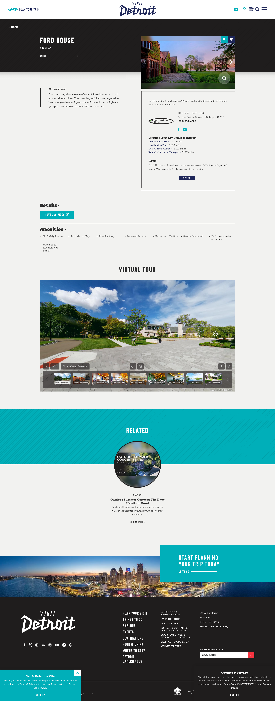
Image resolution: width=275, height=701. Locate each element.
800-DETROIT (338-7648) (214, 626)
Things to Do (133, 619)
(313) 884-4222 (187, 121)
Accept (234, 694)
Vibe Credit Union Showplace (165, 152)
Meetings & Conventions (171, 613)
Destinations (133, 638)
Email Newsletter (212, 649)
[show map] (224, 39)
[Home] (137, 9)
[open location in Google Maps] (161, 121)
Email (185, 178)
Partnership (170, 619)
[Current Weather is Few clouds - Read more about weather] (243, 9)
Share (44, 48)
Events (128, 631)
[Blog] (251, 9)
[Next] (230, 62)
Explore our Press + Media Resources (176, 629)
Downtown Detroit (159, 141)
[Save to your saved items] (231, 39)
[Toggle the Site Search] (257, 9)
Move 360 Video (55, 214)
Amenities (51, 229)
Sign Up (40, 694)
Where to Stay (134, 650)
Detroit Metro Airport (160, 148)
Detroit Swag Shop (175, 642)
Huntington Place (158, 145)
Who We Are (169, 623)
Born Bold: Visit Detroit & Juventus (175, 636)
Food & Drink (133, 644)
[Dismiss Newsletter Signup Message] (77, 673)
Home (14, 27)
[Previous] (145, 62)
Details (48, 205)
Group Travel (171, 646)
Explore (129, 625)
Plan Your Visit (135, 613)
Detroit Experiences (133, 658)
